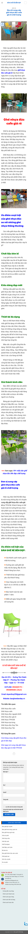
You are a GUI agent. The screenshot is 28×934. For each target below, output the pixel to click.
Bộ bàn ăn (5, 850)
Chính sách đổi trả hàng (9, 899)
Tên (4, 785)
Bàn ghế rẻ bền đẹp (14, 2)
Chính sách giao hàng (8, 896)
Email (4, 792)
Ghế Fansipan (6, 844)
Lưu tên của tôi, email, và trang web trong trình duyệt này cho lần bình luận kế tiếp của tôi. (13, 809)
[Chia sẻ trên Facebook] (14, 753)
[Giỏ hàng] (25, 2)
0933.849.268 (17, 884)
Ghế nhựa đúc (6, 838)
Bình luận (5, 771)
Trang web (5, 799)
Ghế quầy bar (5, 856)
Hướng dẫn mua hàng (8, 891)
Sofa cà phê (5, 835)
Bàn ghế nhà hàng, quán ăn (9, 829)
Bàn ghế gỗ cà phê (7, 826)
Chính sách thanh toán (8, 894)
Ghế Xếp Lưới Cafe (7, 847)
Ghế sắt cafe (5, 841)
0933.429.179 (15, 882)
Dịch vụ (14, 8)
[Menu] (2, 3)
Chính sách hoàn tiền (8, 902)
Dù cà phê (5, 862)
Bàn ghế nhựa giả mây (8, 832)
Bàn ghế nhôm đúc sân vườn (10, 853)
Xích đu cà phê (6, 859)
